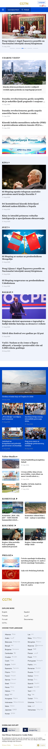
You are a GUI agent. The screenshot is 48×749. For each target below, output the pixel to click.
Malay (35, 638)
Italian (10, 706)
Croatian (11, 657)
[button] (12, 48)
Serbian (33, 675)
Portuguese (35, 660)
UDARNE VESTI (10, 58)
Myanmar (35, 645)
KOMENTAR (8, 499)
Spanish (33, 683)
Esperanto (12, 668)
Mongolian (34, 641)
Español (27, 612)
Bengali (9, 645)
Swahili (33, 687)
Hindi (8, 694)
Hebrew (10, 691)
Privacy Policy (6, 745)
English (4, 612)
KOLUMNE (8, 525)
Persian (33, 653)
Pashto (32, 664)
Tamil (31, 691)
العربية (26, 616)
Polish (32, 657)
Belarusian (12, 641)
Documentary (28, 619)
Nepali (32, 649)
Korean (10, 713)
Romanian (34, 668)
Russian (33, 672)
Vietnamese (35, 709)
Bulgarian (12, 649)
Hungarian (11, 698)
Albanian (10, 634)
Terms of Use (18, 745)
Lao (31, 634)
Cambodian (10, 653)
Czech (9, 660)
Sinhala (33, 679)
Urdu (31, 706)
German (10, 679)
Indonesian (14, 702)
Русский (4, 619)
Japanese (11, 709)
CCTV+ (4, 623)
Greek (10, 683)
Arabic (9, 638)
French (10, 675)
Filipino (10, 672)
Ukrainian (35, 702)
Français (5, 616)
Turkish (33, 698)
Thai (31, 694)
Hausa (9, 687)
